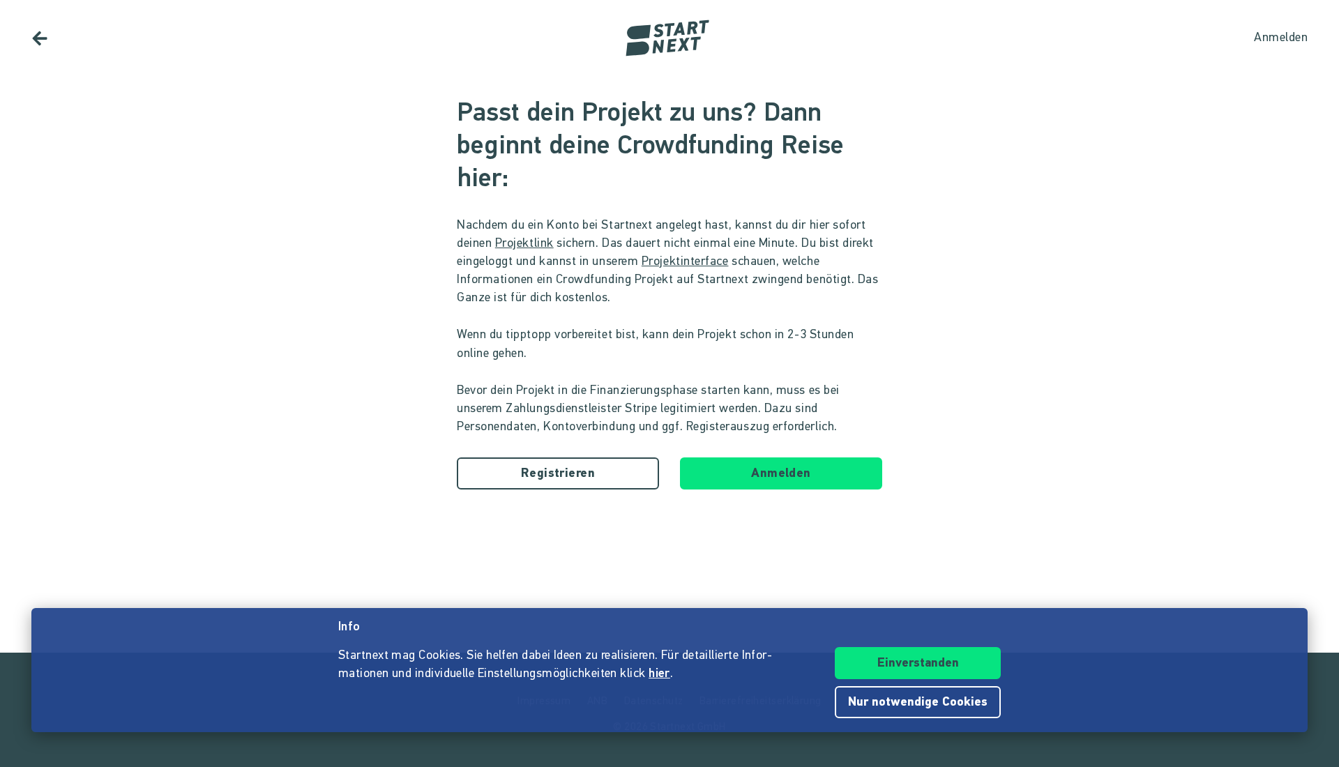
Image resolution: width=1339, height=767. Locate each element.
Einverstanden (918, 664)
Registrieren (558, 474)
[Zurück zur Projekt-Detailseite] (39, 38)
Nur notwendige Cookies (918, 703)
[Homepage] (669, 38)
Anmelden (781, 474)
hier (659, 674)
